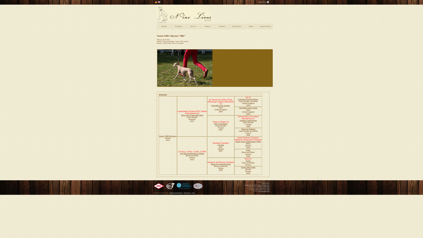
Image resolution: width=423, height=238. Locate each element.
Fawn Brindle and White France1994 (248, 133)
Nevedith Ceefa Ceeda (248, 108)
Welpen (251, 26)
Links (193, 193)
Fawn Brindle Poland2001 (221, 128)
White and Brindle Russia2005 (221, 168)
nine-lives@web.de (264, 191)
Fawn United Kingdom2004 (220, 110)
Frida (248, 150)
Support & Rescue (265, 26)
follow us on (263, 2)
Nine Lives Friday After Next (192, 115)
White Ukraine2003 (248, 146)
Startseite (164, 26)
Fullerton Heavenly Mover (248, 99)
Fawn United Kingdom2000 (248, 112)
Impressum (187, 193)
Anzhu (248, 161)
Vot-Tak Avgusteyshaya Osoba (192, 154)
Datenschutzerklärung (176, 193)
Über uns (193, 26)
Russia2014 (168, 139)
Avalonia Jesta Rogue (248, 121)
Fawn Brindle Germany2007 (192, 119)
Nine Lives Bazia (220, 124)
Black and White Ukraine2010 (192, 158)
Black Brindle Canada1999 (248, 124)
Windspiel (222, 26)
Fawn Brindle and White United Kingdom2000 (248, 103)
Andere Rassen (236, 26)
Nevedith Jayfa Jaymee (221, 106)
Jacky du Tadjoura (248, 129)
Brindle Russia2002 (248, 171)
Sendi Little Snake (248, 167)
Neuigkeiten (178, 26)
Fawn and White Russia (248, 164)
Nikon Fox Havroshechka (221, 164)
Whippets (207, 26)
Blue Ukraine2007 (221, 149)
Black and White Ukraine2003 (248, 154)
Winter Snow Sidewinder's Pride (248, 142)
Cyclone (221, 145)
